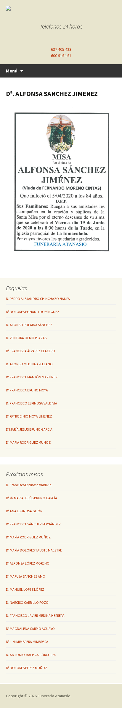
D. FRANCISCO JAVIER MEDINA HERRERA (35, 615)
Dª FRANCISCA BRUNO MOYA (27, 390)
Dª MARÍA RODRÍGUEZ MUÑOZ (28, 442)
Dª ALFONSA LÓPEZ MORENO (27, 563)
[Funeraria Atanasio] (56, 8)
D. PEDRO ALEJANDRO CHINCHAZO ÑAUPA (38, 298)
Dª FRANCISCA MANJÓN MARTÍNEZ (31, 377)
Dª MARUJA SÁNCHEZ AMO (25, 576)
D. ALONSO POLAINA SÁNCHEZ (29, 325)
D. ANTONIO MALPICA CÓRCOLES (31, 654)
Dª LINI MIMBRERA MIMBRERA (27, 641)
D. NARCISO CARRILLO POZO (27, 602)
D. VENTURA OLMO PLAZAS (26, 338)
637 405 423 (61, 49)
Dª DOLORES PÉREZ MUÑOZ (26, 668)
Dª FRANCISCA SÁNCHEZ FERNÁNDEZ (33, 524)
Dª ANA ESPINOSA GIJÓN (24, 511)
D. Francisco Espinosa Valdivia (29, 485)
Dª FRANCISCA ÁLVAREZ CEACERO (30, 351)
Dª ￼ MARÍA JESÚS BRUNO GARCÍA (31, 498)
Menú (11, 71)
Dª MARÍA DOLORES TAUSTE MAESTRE (34, 550)
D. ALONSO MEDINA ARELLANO (29, 364)
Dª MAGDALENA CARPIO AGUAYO (30, 628)
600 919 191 (61, 55)
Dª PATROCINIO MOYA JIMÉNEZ (29, 416)
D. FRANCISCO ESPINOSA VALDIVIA (31, 403)
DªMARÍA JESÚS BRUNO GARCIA (29, 429)
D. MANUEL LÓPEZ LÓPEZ (25, 589)
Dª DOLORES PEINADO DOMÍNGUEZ (32, 311)
